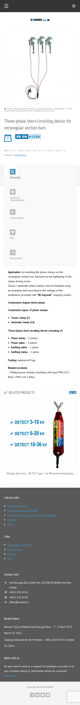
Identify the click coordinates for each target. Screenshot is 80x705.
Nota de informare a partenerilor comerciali (31, 515)
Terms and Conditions (19, 544)
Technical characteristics (13, 199)
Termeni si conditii (17, 506)
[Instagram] (42, 695)
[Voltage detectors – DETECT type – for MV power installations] (40, 401)
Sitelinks (11, 519)
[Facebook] (32, 695)
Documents (13, 258)
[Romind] (40, 20)
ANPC (10, 524)
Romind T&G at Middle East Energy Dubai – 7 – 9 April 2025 (38, 627)
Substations (20, 155)
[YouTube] (48, 695)
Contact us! (10, 675)
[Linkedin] (37, 695)
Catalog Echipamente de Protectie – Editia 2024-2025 (34, 639)
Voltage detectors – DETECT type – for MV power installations (40, 473)
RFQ (12, 238)
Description (13, 177)
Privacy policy (15, 549)
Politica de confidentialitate (22, 510)
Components (13, 218)
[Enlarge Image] (40, 34)
